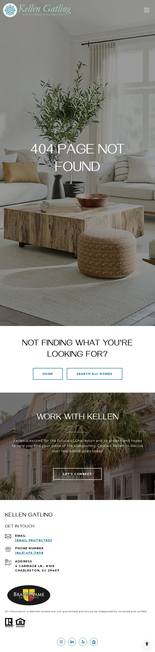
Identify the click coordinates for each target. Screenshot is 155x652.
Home (48, 374)
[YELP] (83, 642)
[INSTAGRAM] (61, 642)
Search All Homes (94, 374)
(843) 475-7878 (29, 553)
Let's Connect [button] (77, 474)
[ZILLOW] (94, 642)
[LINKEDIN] (72, 642)
